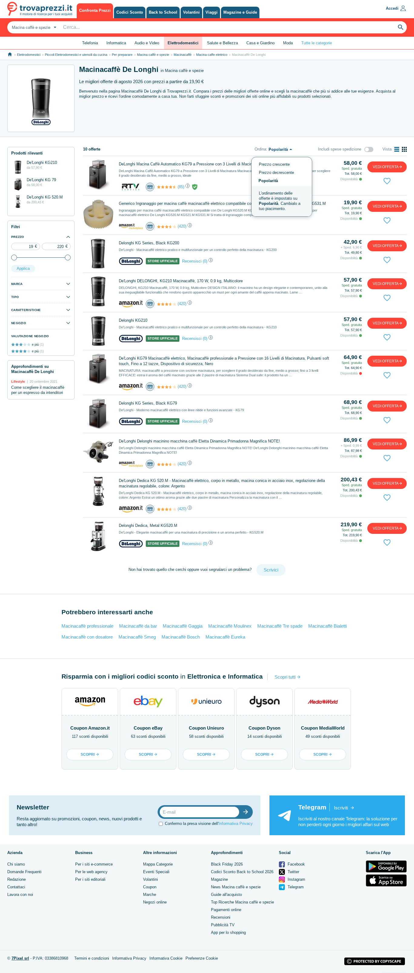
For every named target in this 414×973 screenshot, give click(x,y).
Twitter (292, 872)
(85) (181, 187)
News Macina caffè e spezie (236, 887)
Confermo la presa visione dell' (209, 823)
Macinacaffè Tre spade (279, 626)
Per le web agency (91, 872)
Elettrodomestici (28, 54)
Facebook (295, 864)
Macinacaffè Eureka (225, 636)
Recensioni (220, 917)
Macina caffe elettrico (211, 54)
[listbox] (281, 187)
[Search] (401, 27)
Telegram (295, 887)
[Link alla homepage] (9, 54)
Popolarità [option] (268, 180)
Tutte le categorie (316, 43)
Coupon (149, 887)
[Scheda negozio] (131, 186)
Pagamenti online (226, 909)
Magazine (219, 879)
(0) (205, 261)
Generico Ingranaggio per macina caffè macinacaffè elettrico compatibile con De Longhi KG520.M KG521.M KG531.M (222, 203)
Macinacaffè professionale (87, 626)
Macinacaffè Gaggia (182, 626)
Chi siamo (16, 864)
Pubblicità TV (223, 925)
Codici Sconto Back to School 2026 (242, 872)
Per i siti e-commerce (94, 864)
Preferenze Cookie (201, 958)
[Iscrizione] (247, 812)
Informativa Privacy (236, 823)
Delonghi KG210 (133, 320)
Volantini (150, 879)
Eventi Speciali (156, 872)
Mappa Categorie (158, 864)
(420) (182, 226)
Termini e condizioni (91, 958)
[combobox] (33, 27)
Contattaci (16, 887)
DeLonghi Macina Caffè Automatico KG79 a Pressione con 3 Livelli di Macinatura (190, 164)
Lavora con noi (20, 894)
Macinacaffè (183, 54)
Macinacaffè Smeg (137, 636)
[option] (282, 201)
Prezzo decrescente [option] (276, 172)
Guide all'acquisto (226, 894)
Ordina (260, 149)
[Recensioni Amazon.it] (166, 227)
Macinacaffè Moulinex (230, 626)
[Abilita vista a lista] (396, 149)
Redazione (16, 879)
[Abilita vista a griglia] (404, 149)
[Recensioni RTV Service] (166, 187)
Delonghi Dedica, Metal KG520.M (148, 525)
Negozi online (155, 902)
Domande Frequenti (24, 872)
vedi (386, 167)
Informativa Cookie (165, 958)
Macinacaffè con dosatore (87, 636)
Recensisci (192, 261)
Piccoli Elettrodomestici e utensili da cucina (76, 54)
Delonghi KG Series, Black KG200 (149, 243)
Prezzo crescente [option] (274, 164)
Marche (149, 894)
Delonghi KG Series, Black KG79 (148, 403)
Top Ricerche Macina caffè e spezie (242, 902)
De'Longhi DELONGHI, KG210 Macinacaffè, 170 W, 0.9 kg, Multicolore (181, 281)
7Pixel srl (20, 958)
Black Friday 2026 (227, 864)
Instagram (295, 879)
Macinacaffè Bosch (181, 636)
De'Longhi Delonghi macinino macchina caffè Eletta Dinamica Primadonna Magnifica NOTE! (199, 441)
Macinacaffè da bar (138, 626)
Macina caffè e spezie (153, 54)
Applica (23, 268)
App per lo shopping (228, 932)
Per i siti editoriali (90, 879)
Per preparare (122, 54)
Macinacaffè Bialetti (327, 626)
